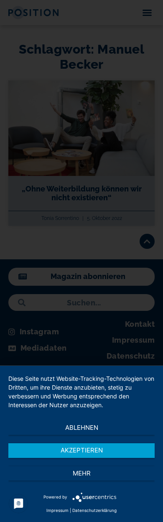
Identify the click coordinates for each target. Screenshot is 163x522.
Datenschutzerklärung (94, 510)
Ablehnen (81, 428)
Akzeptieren (82, 450)
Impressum (57, 510)
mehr (82, 473)
